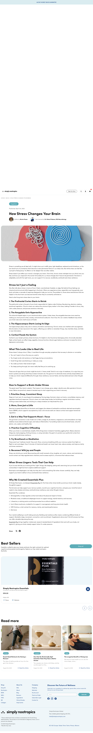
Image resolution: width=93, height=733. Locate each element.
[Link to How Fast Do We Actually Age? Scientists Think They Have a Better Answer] (46, 637)
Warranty (34, 690)
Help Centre (19, 702)
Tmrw (64, 725)
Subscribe (84, 694)
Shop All (3, 688)
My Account (35, 693)
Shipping (34, 688)
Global (60, 725)
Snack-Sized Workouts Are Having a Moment (14, 657)
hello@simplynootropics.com (57, 716)
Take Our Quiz (71, 191)
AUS (52, 725)
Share (11, 531)
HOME (3, 198)
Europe (56, 725)
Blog (7, 198)
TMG (2, 698)
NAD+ (2, 695)
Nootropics (4, 690)
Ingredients (19, 698)
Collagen (3, 702)
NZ (50, 725)
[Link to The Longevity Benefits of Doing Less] (77, 637)
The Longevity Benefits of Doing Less (76, 657)
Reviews (18, 695)
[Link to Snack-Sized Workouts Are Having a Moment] (15, 637)
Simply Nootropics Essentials (16, 588)
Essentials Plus (13, 522)
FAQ (17, 688)
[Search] (81, 191)
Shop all (80, 546)
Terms (68, 725)
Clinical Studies (20, 700)
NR (2, 700)
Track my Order (36, 695)
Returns (77, 725)
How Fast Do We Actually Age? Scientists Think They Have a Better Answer (45, 658)
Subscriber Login (36, 698)
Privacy (72, 725)
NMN (2, 693)
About (18, 690)
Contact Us (35, 700)
